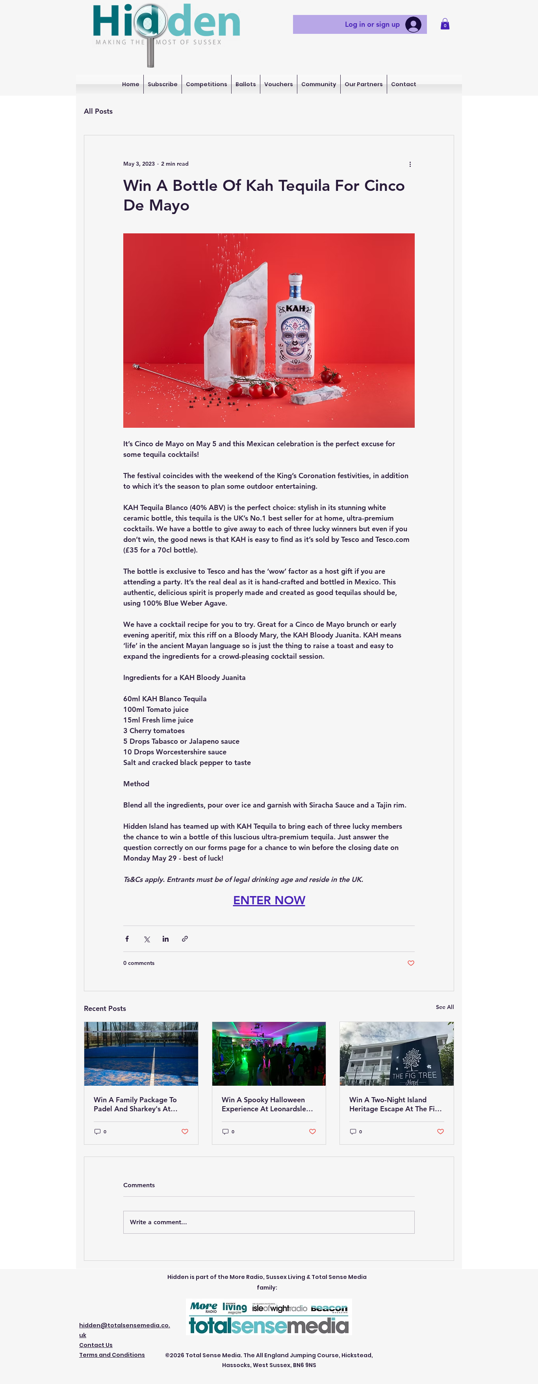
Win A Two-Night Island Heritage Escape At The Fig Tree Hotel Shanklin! (394, 1104)
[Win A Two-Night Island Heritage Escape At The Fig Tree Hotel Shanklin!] (397, 1054)
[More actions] (410, 163)
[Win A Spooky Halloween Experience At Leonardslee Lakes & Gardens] (269, 1054)
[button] (445, 24)
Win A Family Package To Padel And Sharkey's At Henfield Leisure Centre (135, 1104)
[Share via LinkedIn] (165, 938)
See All (445, 1007)
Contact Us (96, 1345)
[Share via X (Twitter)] (146, 938)
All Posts (98, 111)
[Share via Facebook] (127, 938)
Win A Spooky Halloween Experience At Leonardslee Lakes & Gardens (266, 1104)
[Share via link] (185, 938)
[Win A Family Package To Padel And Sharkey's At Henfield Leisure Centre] (141, 1054)
